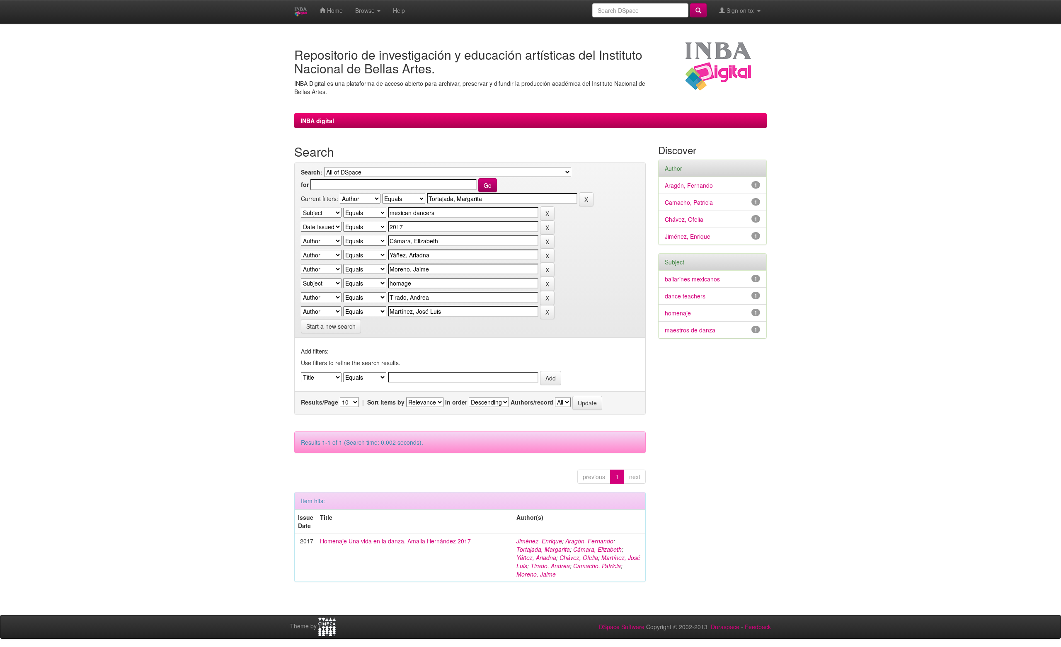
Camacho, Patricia (597, 566)
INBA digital (317, 120)
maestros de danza (690, 330)
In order (456, 402)
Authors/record (532, 402)
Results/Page (319, 402)
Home (334, 10)
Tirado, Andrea (550, 566)
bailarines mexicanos (692, 279)
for (305, 184)
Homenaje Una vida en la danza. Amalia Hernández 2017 (395, 541)
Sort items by (386, 402)
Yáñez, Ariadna (536, 557)
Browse (365, 10)
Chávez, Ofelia (579, 557)
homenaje (678, 313)
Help (399, 10)
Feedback (758, 627)
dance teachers (685, 296)
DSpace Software (621, 627)
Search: (311, 172)
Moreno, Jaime (536, 574)
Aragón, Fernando (589, 541)
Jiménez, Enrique (539, 541)
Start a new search (331, 326)
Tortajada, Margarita (543, 549)
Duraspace (725, 627)
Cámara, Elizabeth (597, 549)
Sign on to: (740, 10)
